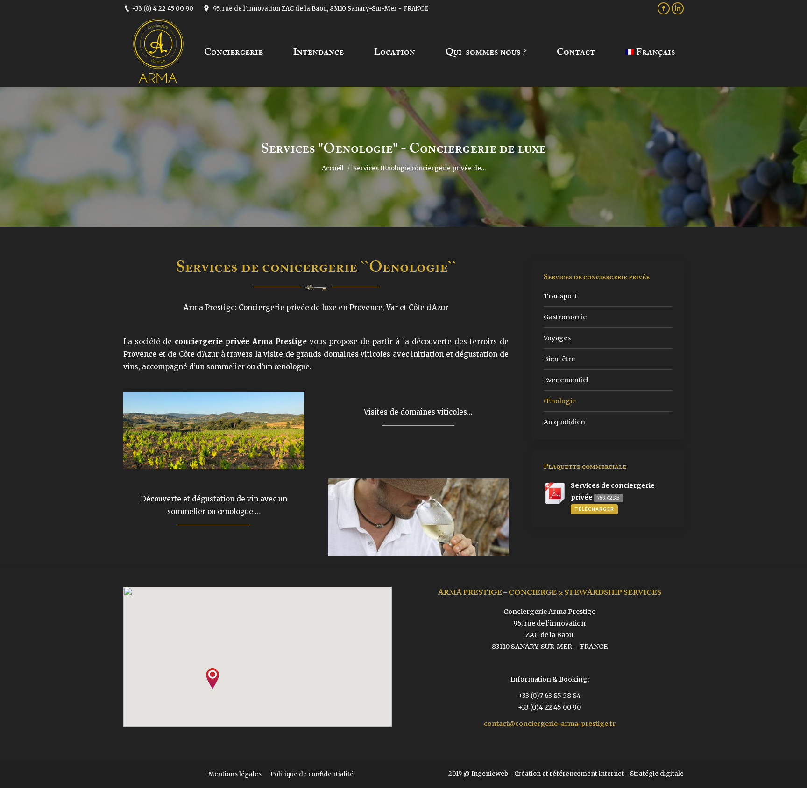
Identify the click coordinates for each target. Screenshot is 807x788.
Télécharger (594, 509)
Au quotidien (564, 422)
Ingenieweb (489, 774)
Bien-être (559, 359)
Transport (560, 296)
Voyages (557, 338)
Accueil (333, 168)
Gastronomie (565, 317)
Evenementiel (566, 380)
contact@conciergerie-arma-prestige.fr (550, 723)
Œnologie (560, 401)
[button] (212, 678)
